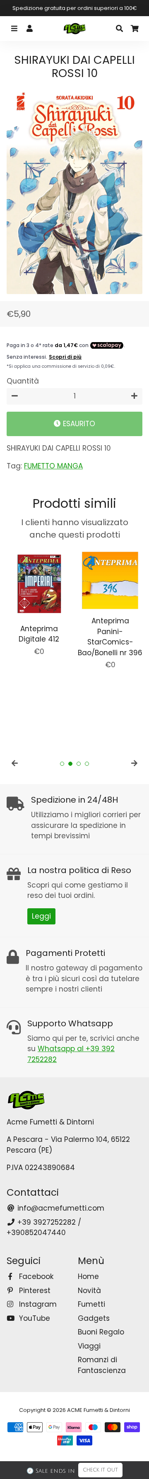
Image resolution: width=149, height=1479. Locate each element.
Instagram (37, 1304)
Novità (89, 1291)
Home (88, 1276)
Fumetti (91, 1304)
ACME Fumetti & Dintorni (98, 1410)
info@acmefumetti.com (59, 1208)
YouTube (33, 1318)
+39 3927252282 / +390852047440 (44, 1227)
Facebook (35, 1276)
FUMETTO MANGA (53, 466)
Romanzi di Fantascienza (102, 1365)
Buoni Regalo (101, 1332)
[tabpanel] (39, 602)
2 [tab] (70, 764)
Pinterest (33, 1291)
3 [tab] (79, 764)
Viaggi (89, 1346)
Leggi (41, 916)
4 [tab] (87, 764)
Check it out (100, 1470)
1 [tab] (62, 764)
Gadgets (94, 1318)
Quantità (23, 381)
